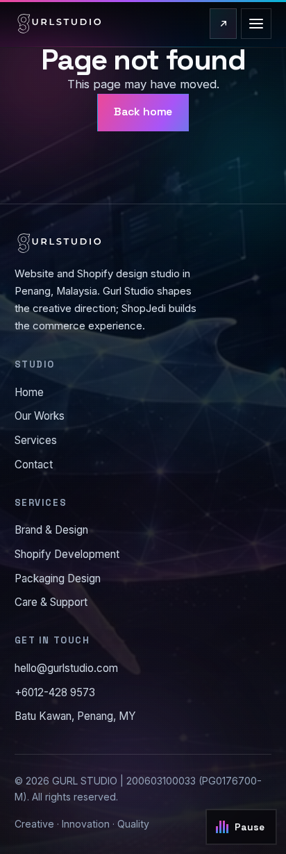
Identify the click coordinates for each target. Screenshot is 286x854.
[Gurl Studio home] (59, 24)
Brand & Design (51, 529)
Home (29, 392)
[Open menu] (256, 23)
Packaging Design (58, 578)
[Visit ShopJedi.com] (223, 23)
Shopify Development (67, 554)
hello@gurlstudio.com (66, 668)
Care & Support (51, 602)
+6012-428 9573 (55, 692)
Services (36, 440)
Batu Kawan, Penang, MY (75, 716)
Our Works (40, 415)
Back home (143, 112)
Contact (34, 464)
